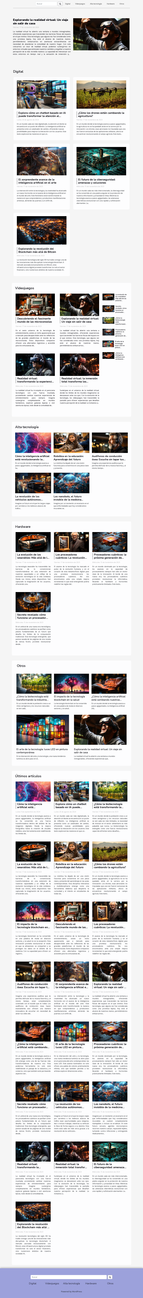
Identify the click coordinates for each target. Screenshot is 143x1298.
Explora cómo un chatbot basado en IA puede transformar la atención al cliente (42, 116)
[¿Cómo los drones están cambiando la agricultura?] (101, 94)
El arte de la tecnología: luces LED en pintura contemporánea (120, 345)
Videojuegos (80, 4)
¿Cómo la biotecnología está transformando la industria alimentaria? (120, 323)
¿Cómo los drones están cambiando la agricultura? (101, 114)
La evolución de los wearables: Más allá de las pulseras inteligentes (121, 298)
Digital (67, 4)
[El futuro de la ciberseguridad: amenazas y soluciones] (101, 161)
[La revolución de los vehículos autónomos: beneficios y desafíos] (33, 483)
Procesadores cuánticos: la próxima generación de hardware (120, 334)
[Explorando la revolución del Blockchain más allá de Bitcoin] (41, 230)
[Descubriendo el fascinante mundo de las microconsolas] (35, 305)
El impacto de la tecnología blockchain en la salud (69, 698)
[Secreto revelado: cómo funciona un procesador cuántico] (108, 308)
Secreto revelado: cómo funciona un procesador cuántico (121, 310)
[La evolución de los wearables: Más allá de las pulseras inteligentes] (108, 297)
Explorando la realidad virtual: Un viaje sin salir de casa (40, 21)
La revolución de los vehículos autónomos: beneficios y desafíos (28, 500)
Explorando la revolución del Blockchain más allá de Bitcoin (37, 250)
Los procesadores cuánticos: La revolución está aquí (70, 558)
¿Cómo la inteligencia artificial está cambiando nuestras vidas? (121, 357)
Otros (122, 4)
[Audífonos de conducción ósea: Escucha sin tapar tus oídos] (110, 442)
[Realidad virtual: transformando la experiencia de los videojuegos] (35, 364)
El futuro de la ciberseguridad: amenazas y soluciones (96, 181)
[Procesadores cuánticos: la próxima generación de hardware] (108, 332)
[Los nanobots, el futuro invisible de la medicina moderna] (72, 483)
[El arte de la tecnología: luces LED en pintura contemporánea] (108, 344)
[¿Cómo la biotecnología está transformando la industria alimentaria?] (108, 320)
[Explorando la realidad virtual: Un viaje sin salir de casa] (101, 34)
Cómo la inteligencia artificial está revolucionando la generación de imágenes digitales (32, 461)
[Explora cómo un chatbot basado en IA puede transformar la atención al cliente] (41, 94)
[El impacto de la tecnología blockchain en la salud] (71, 683)
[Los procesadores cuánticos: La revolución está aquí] (71, 542)
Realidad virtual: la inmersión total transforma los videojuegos (79, 382)
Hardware (111, 4)
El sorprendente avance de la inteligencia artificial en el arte (37, 181)
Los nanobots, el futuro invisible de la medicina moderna (68, 500)
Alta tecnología (96, 4)
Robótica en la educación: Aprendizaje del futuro (69, 458)
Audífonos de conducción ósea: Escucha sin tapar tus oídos (108, 459)
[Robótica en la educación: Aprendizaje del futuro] (72, 442)
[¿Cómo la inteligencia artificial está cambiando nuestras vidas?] (108, 355)
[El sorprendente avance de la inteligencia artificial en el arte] (41, 161)
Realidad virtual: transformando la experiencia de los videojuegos (35, 382)
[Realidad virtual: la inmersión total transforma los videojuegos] (79, 364)
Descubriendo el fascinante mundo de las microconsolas (34, 320)
